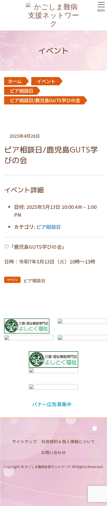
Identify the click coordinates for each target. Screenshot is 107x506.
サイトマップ (24, 441)
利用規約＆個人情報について (68, 441)
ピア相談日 (48, 226)
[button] (53, 404)
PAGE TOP (99, 485)
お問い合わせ (53, 452)
